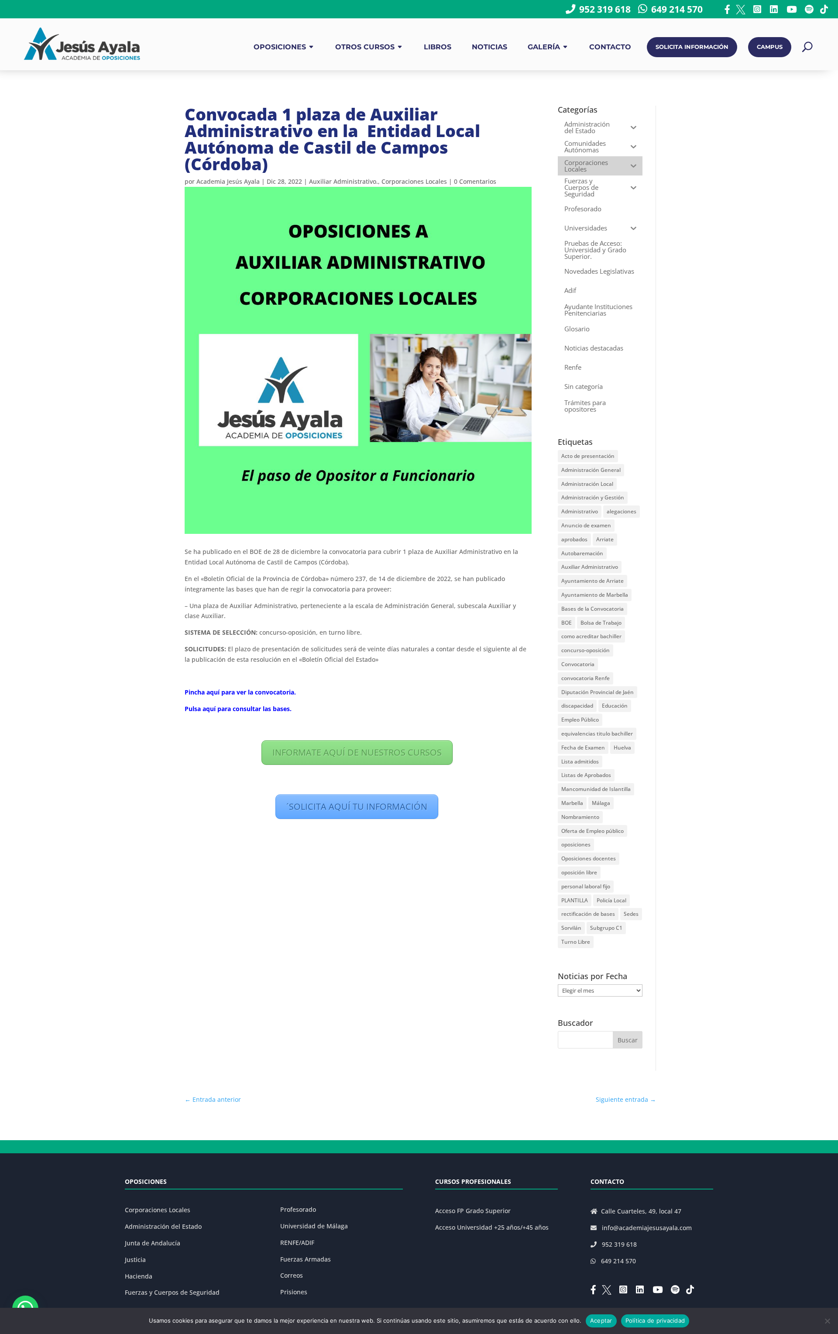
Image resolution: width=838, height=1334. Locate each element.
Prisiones (293, 1292)
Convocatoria (577, 664)
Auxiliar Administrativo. (343, 181)
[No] (827, 1321)
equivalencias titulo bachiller (597, 733)
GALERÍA (544, 47)
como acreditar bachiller (591, 636)
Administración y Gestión (592, 497)
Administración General (591, 470)
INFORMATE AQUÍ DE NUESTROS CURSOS (357, 752)
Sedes (631, 914)
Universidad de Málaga (314, 1226)
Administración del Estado (163, 1226)
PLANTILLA (574, 900)
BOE (566, 622)
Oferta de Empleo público (592, 831)
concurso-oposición (585, 650)
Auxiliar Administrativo (589, 567)
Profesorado (298, 1209)
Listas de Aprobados (586, 775)
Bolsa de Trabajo (601, 622)
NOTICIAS (489, 47)
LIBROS (437, 47)
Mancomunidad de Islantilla (596, 789)
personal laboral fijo (585, 886)
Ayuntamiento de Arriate (592, 580)
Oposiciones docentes (588, 858)
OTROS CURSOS (365, 47)
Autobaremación (582, 553)
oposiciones (576, 844)
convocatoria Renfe (585, 678)
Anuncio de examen (586, 525)
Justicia (135, 1259)
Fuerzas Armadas (305, 1259)
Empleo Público (580, 719)
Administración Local (587, 484)
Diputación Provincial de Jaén (597, 692)
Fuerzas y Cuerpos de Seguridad (172, 1292)
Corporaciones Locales (414, 181)
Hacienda (138, 1276)
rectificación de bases (588, 914)
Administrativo (579, 511)
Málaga (601, 803)
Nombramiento (580, 817)
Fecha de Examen (583, 747)
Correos (291, 1275)
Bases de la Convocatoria (592, 608)
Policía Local (611, 900)
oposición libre (579, 872)
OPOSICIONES (280, 47)
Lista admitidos (580, 761)
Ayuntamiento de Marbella (594, 594)
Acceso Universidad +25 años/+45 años (492, 1227)
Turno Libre (575, 941)
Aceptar (601, 1320)
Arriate (605, 539)
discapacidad (577, 705)
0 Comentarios (475, 181)
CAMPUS (770, 47)
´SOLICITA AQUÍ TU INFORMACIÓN (356, 806)
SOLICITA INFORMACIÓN (692, 47)
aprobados (574, 539)
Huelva (622, 747)
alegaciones (621, 511)
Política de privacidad (655, 1320)
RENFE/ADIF (297, 1242)
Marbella (572, 803)
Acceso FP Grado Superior (473, 1211)
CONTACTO (610, 47)
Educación (615, 705)
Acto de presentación (588, 456)
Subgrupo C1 (606, 928)
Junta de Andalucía (152, 1243)
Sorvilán (571, 928)
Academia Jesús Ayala (228, 181)
